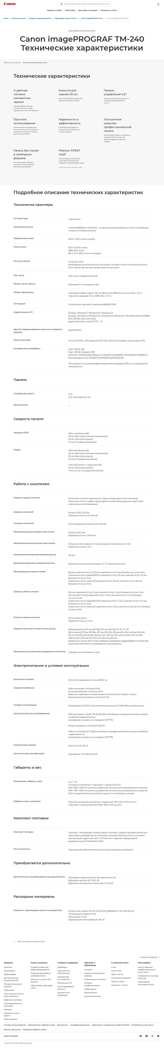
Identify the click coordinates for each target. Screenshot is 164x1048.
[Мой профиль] (158, 4)
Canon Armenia (11, 1036)
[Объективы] (76, 10)
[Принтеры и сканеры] (99, 10)
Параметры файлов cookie (34, 1029)
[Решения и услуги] (118, 10)
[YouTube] (158, 1036)
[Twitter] (152, 1036)
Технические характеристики (35, 62)
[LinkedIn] (146, 1036)
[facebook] (141, 1036)
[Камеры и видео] (63, 10)
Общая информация (12, 62)
